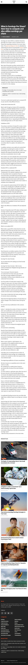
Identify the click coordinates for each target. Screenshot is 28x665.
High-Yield (4, 458)
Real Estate (17, 628)
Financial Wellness (5, 624)
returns (21, 47)
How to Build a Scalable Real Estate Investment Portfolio (13, 641)
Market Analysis (18, 619)
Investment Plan (4, 633)
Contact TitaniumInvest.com (12, 660)
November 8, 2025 (15, 36)
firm (2, 49)
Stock (16, 631)
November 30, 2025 (5, 464)
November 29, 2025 (5, 490)
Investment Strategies (6, 635)
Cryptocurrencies (4, 621)
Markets (16, 621)
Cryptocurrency (4, 623)
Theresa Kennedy (6, 36)
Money (16, 623)
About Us (2, 660)
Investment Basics (5, 630)
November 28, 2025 (5, 566)
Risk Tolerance (18, 630)
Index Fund (3, 628)
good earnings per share (12, 46)
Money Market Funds (19, 624)
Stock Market (17, 633)
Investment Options (5, 631)
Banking (2, 619)
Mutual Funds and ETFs (19, 626)
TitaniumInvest (18, 635)
